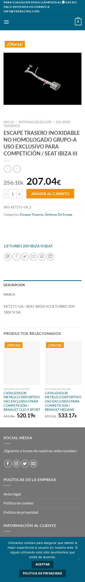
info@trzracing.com (21, 11)
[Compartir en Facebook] (16, 257)
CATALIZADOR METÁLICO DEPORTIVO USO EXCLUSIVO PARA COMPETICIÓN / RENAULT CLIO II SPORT (22, 401)
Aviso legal (12, 494)
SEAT (48, 246)
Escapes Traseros (31, 214)
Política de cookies (19, 503)
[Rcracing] (42, 230)
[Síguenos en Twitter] (25, 464)
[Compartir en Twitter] (25, 257)
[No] (79, 561)
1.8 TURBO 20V (17, 246)
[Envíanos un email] (33, 464)
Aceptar (42, 564)
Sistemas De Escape (35, 122)
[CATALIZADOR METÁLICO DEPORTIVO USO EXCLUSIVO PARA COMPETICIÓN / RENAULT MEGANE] (63, 363)
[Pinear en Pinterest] (42, 257)
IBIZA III (37, 246)
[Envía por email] (33, 257)
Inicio (9, 122)
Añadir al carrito (50, 194)
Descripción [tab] (14, 285)
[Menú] (6, 22)
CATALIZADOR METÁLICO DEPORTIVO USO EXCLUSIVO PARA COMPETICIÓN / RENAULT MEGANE (63, 401)
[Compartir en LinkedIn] (50, 257)
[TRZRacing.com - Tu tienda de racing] (42, 22)
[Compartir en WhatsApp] (8, 257)
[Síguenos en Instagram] (16, 464)
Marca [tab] (9, 294)
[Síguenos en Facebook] (8, 464)
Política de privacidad (21, 512)
